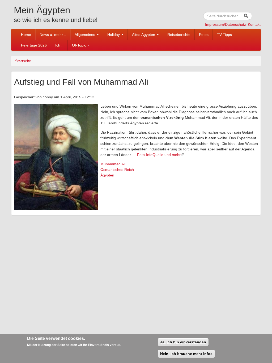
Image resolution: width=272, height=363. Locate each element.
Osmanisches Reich (117, 169)
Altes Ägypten (144, 34)
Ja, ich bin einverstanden (183, 342)
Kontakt (254, 24)
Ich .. (59, 45)
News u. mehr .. (53, 34)
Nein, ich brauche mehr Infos (186, 354)
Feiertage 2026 (34, 45)
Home (26, 34)
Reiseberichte (178, 34)
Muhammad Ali (112, 164)
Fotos (204, 34)
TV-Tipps (224, 34)
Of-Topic (79, 45)
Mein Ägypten (42, 10)
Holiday (114, 34)
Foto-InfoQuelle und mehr (159, 155)
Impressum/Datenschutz (225, 24)
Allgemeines (85, 34)
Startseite (23, 61)
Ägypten (107, 175)
